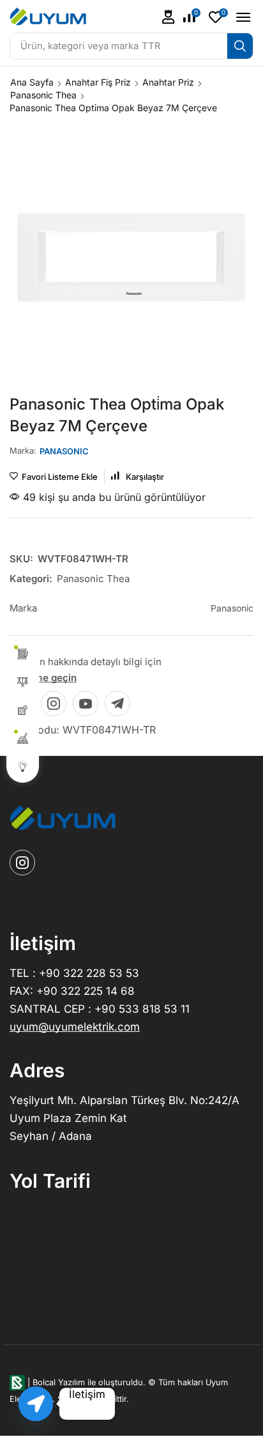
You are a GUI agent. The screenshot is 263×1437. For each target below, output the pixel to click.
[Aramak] (240, 46)
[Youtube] (85, 703)
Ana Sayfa (32, 82)
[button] (168, 17)
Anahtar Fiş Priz (98, 82)
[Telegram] (117, 703)
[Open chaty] (36, 1404)
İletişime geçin (43, 678)
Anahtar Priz (168, 82)
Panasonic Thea (43, 94)
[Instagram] (53, 703)
